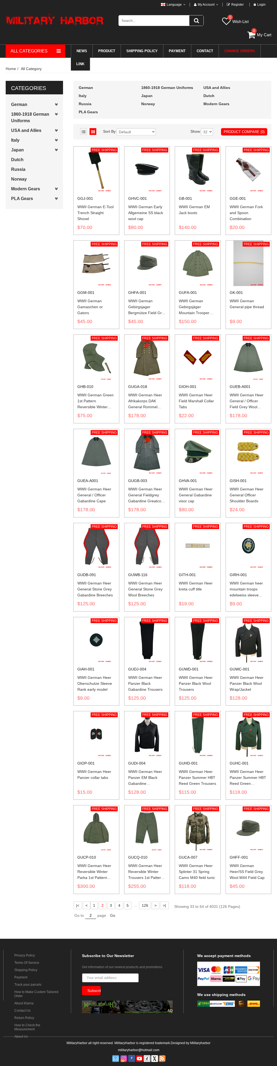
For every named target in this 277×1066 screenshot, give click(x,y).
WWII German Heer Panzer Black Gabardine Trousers (145, 683)
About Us (21, 1036)
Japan (17, 150)
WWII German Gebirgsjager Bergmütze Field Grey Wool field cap (147, 307)
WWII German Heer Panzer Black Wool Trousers (196, 683)
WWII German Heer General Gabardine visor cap (196, 495)
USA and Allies (26, 130)
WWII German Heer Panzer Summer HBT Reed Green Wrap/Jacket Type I (248, 777)
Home (11, 69)
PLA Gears (22, 198)
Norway (19, 179)
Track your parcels (27, 985)
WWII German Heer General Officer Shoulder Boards (246, 495)
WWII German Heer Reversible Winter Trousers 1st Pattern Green (145, 872)
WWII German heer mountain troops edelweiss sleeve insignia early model (247, 589)
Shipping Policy (25, 970)
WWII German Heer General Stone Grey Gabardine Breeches (95, 589)
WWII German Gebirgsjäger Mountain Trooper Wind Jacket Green (195, 307)
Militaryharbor (200, 1043)
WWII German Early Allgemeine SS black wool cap (145, 213)
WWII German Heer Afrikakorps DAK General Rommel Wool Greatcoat (145, 401)
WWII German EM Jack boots (194, 210)
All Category (31, 69)
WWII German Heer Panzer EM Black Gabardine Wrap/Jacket (145, 777)
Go (112, 915)
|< (77, 905)
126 (145, 905)
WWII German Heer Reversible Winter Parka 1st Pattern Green (94, 872)
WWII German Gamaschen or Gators (90, 307)
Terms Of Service (26, 963)
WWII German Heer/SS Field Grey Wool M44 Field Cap (247, 872)
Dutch (17, 159)
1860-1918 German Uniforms (30, 117)
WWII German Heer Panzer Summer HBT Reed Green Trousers (197, 777)
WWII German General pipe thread (247, 304)
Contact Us (22, 1010)
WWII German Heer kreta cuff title (196, 586)
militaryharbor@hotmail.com (138, 1050)
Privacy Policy (24, 955)
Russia (18, 169)
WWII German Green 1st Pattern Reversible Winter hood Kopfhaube (95, 401)
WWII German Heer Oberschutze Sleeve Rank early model (94, 683)
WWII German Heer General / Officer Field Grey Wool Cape (246, 401)
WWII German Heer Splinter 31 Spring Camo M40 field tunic (197, 872)
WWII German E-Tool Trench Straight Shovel (95, 213)
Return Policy (24, 1018)
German (19, 104)
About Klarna (24, 1003)
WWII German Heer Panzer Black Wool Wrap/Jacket (246, 683)
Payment (20, 977)
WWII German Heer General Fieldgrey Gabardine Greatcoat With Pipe (146, 495)
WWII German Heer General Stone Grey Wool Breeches (145, 589)
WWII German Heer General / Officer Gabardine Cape (94, 495)
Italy (15, 140)
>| (164, 905)
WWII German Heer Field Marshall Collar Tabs (196, 401)
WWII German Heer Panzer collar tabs (94, 774)
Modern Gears (25, 189)
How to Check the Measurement (27, 1027)
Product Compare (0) (244, 132)
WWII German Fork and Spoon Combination (246, 213)
